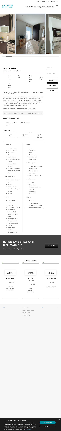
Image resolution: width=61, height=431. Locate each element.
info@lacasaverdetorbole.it (45, 7)
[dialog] (30, 424)
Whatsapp (52, 85)
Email (52, 90)
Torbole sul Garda (10, 272)
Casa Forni (10, 278)
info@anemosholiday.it (52, 1)
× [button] (59, 419)
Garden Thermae (30, 279)
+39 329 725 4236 (40, 1)
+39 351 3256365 (31, 7)
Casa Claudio (51, 278)
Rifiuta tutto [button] (47, 426)
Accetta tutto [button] (48, 422)
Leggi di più (28, 429)
